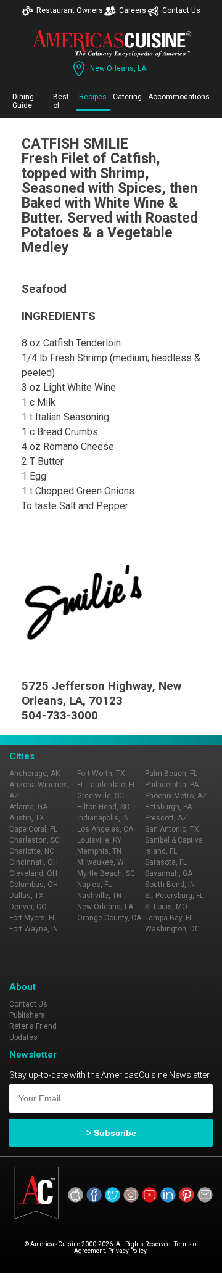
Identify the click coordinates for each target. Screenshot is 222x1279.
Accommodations (179, 96)
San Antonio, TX (172, 829)
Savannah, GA (168, 873)
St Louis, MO (166, 906)
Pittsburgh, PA (168, 807)
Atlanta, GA (28, 807)
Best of (61, 101)
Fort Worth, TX (101, 773)
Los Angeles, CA (105, 829)
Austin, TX (26, 818)
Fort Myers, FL (32, 917)
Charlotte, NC (31, 851)
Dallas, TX (26, 895)
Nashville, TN (99, 895)
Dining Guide (23, 101)
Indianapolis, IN (103, 818)
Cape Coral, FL (33, 829)
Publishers (27, 1015)
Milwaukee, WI (101, 862)
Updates (23, 1037)
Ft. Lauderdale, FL (106, 784)
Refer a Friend (33, 1026)
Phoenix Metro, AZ (176, 795)
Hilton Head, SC (103, 807)
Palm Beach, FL (171, 773)
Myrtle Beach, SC (106, 873)
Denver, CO (28, 906)
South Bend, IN (170, 884)
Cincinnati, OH (33, 862)
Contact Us (181, 10)
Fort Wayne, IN (33, 929)
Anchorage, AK (34, 773)
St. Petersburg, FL (174, 895)
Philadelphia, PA (172, 784)
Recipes (93, 96)
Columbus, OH (33, 884)
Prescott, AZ (166, 818)
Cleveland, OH (33, 873)
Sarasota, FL (166, 862)
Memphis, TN (99, 851)
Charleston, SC (34, 840)
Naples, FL (94, 884)
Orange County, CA (109, 917)
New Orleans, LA (118, 68)
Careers (132, 10)
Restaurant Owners (69, 10)
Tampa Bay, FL (169, 917)
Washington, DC (172, 929)
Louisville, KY (99, 840)
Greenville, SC (100, 795)
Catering (127, 96)
